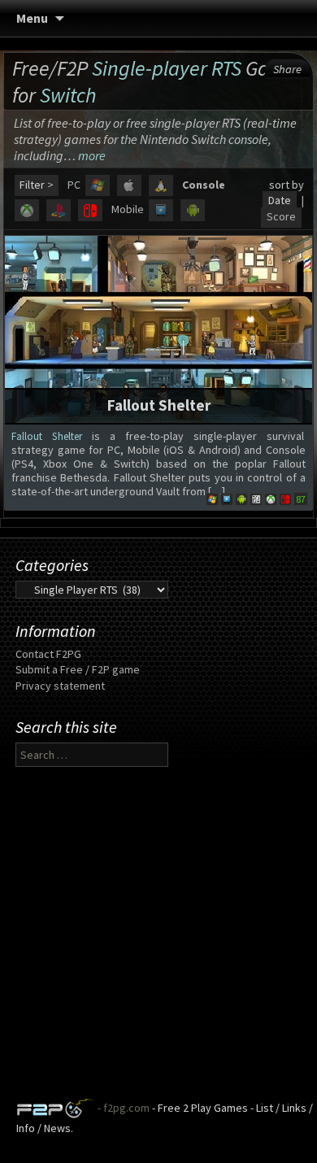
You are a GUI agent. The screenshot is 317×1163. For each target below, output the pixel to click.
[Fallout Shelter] (158, 328)
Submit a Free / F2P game (77, 669)
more (92, 155)
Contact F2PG (48, 654)
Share (287, 69)
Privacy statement (60, 685)
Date (279, 200)
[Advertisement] (158, 939)
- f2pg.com (122, 1107)
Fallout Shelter (159, 405)
